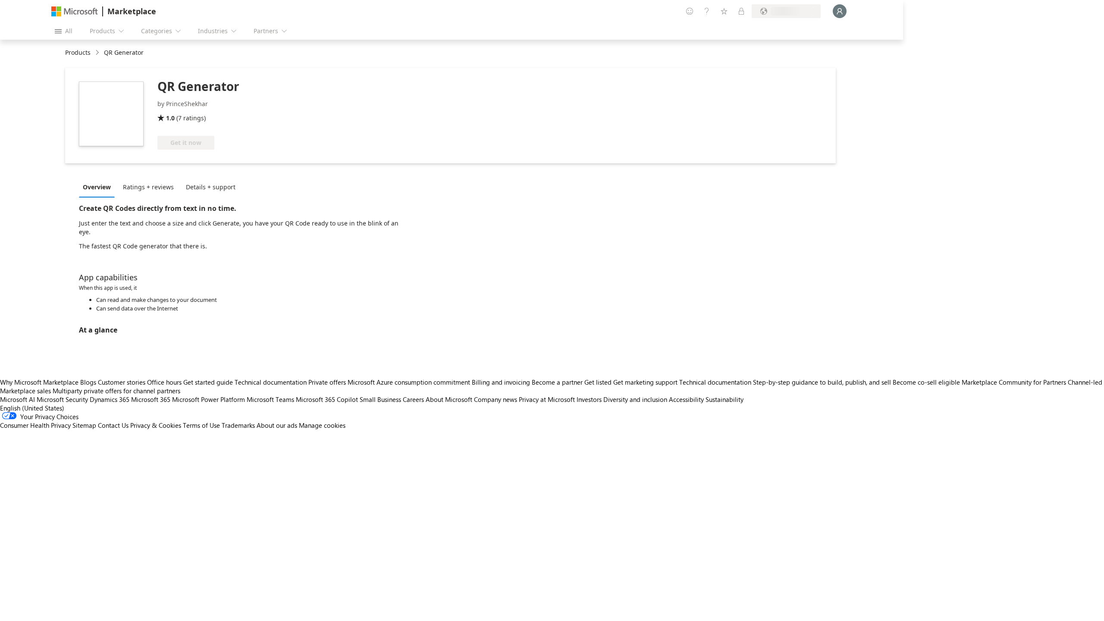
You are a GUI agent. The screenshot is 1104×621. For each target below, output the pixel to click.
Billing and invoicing (501, 382)
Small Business (380, 399)
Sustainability (724, 399)
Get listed (598, 382)
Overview (97, 187)
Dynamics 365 (109, 399)
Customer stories (121, 382)
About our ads (277, 425)
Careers (413, 399)
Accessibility (686, 399)
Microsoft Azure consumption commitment (410, 382)
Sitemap (84, 425)
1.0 (170, 118)
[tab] (99, 186)
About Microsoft (449, 399)
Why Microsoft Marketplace (39, 382)
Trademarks (238, 425)
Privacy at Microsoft (547, 399)
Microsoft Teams (270, 399)
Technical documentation (271, 382)
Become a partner (557, 382)
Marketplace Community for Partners (1014, 382)
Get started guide (208, 382)
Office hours (164, 382)
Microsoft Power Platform (208, 399)
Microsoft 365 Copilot (327, 399)
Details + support (210, 187)
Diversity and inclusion (635, 399)
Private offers (327, 382)
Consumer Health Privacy (35, 425)
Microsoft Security (62, 399)
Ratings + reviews (148, 187)
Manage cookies (322, 425)
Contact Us (113, 425)
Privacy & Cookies (155, 425)
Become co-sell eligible (926, 382)
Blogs (88, 382)
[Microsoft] (74, 11)
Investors (589, 399)
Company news (495, 399)
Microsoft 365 (150, 399)
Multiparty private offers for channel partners (116, 390)
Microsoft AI (17, 399)
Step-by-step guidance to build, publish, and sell (822, 382)
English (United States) (32, 408)
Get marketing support (645, 382)
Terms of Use (201, 425)
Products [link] (78, 52)
